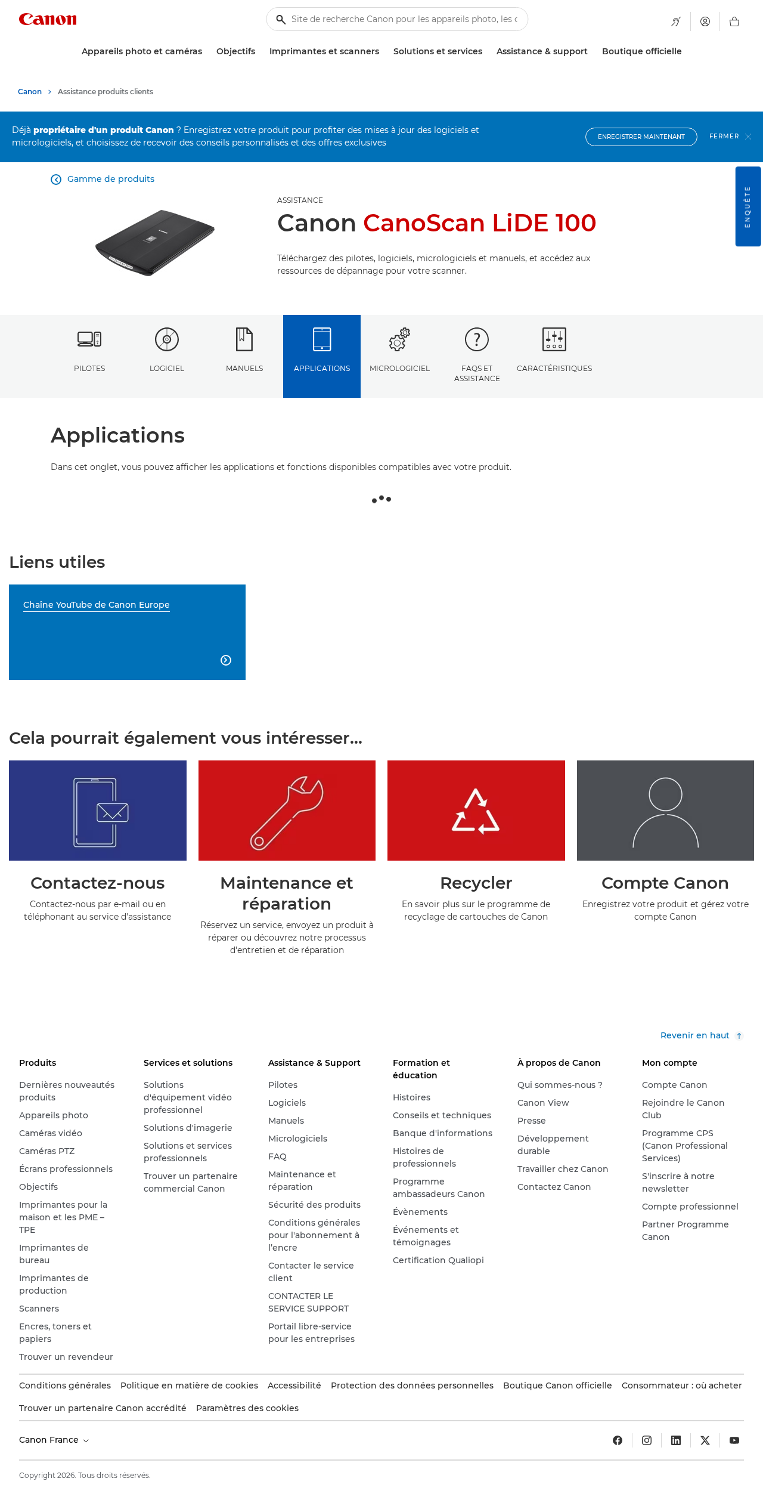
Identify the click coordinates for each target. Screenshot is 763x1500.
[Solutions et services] (487, 51)
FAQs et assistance (477, 373)
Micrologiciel (400, 368)
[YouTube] (734, 1440)
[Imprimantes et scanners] (384, 51)
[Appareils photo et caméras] (207, 51)
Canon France (50, 1439)
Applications (322, 368)
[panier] (734, 21)
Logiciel (167, 368)
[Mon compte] (705, 21)
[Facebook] (617, 1440)
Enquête (748, 206)
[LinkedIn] (676, 1440)
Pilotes (89, 368)
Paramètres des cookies (247, 1408)
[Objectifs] (260, 51)
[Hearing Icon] (676, 21)
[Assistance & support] (592, 51)
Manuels (244, 368)
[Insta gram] (647, 1440)
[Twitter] (705, 1440)
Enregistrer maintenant (641, 137)
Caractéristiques (554, 368)
